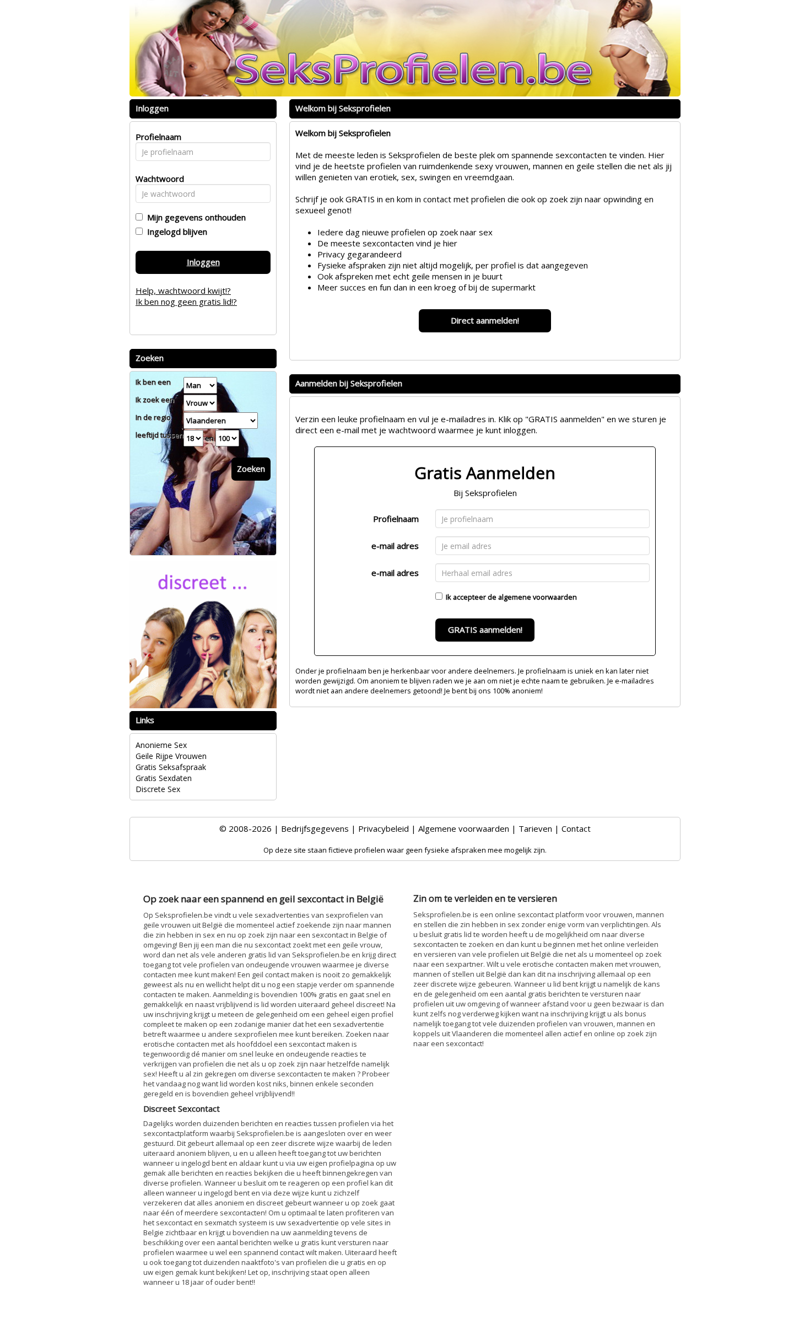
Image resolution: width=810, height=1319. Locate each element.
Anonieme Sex (161, 745)
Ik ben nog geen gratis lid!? (186, 301)
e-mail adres (395, 545)
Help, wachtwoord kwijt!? (183, 290)
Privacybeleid (383, 828)
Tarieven (535, 828)
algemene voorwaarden (537, 597)
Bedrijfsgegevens (315, 828)
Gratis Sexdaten (164, 778)
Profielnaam (396, 518)
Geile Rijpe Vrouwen (171, 756)
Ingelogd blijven (175, 231)
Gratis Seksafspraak (171, 767)
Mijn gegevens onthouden (194, 217)
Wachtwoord (157, 178)
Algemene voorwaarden (463, 828)
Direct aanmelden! (485, 320)
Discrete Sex (158, 789)
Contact (576, 828)
